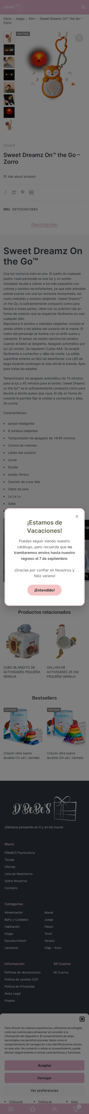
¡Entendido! (44, 590)
